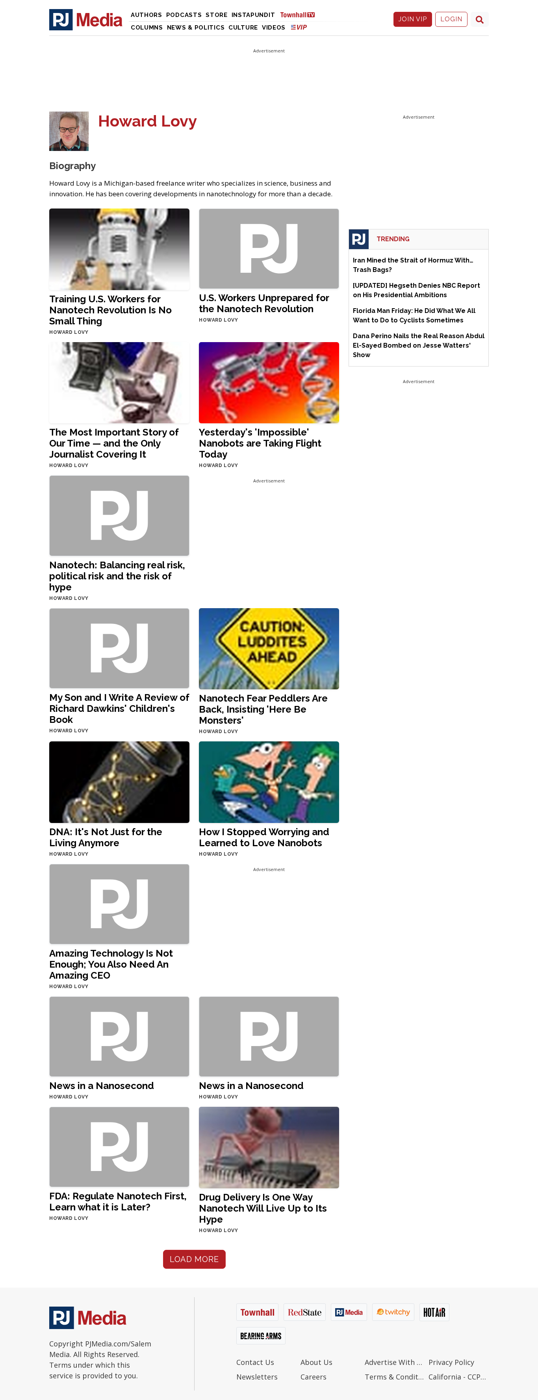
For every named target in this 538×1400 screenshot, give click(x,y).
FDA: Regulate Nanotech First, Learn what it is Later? (118, 1201)
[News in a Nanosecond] (119, 1036)
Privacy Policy (451, 1362)
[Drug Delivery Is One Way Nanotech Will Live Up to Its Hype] (269, 1147)
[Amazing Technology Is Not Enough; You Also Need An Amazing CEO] (119, 903)
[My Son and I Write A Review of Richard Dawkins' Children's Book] (119, 648)
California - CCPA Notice (459, 1376)
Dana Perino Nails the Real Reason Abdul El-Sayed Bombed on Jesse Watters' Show (418, 345)
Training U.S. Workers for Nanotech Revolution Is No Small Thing (110, 310)
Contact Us (255, 1362)
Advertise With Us (395, 1362)
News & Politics (196, 27)
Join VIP (413, 19)
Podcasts (184, 15)
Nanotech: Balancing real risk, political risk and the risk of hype (117, 576)
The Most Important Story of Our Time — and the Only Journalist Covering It (114, 443)
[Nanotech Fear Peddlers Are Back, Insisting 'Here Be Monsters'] (269, 648)
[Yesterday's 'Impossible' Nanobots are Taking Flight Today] (269, 382)
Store (217, 15)
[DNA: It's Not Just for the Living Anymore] (119, 782)
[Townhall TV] (300, 14)
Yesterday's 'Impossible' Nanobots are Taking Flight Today (260, 443)
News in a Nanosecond (101, 1085)
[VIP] (299, 27)
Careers (314, 1376)
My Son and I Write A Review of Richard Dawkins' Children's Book (119, 708)
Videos (274, 27)
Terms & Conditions (395, 1376)
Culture (243, 27)
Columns (147, 27)
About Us (316, 1362)
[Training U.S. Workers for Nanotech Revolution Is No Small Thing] (119, 249)
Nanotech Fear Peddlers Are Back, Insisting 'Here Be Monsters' (263, 709)
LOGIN (451, 19)
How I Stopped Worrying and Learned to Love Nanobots (264, 837)
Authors (146, 15)
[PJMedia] (85, 19)
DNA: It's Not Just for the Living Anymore (105, 837)
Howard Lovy (69, 332)
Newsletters (257, 1376)
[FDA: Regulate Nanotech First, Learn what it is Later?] (119, 1147)
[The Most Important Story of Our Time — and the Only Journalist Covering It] (119, 382)
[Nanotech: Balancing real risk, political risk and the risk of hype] (119, 515)
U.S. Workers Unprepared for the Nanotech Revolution (264, 303)
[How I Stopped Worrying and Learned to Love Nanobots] (269, 782)
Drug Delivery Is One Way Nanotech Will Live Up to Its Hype (263, 1208)
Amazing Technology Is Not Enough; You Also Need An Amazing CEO (111, 964)
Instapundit (253, 15)
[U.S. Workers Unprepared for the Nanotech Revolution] (269, 248)
